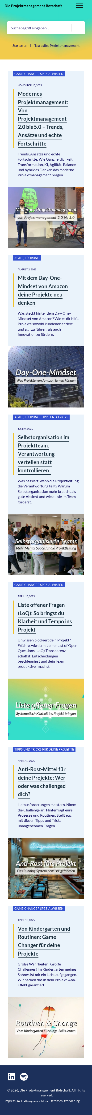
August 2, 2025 (27, 269)
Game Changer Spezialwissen (38, 74)
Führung (32, 258)
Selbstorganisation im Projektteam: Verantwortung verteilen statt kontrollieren (43, 454)
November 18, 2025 (30, 85)
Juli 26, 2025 (25, 428)
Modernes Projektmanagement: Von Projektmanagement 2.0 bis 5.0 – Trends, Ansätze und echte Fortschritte (43, 118)
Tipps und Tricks (54, 417)
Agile (18, 258)
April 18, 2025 (26, 596)
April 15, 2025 (26, 760)
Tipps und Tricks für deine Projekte (44, 749)
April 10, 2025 (26, 919)
